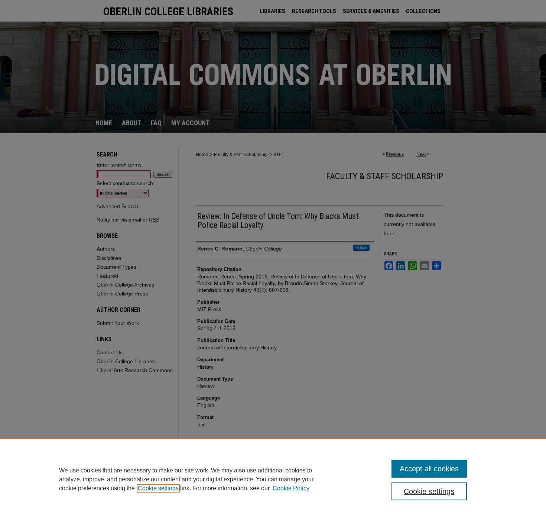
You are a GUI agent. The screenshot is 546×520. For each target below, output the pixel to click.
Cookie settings (158, 488)
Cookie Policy (291, 488)
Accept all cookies (429, 469)
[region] (273, 479)
